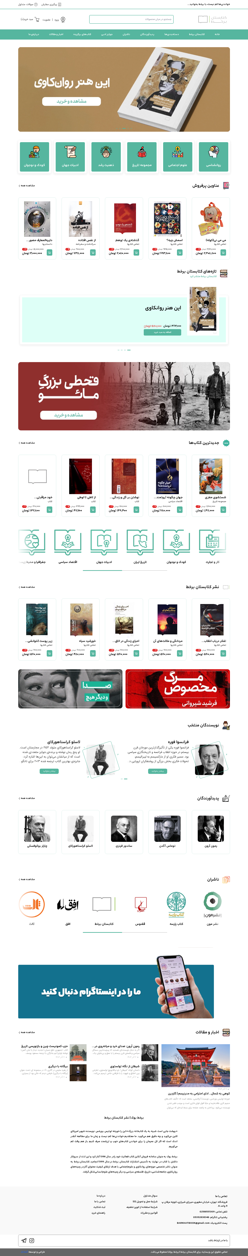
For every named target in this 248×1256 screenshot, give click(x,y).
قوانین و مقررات (149, 1213)
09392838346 (201, 1217)
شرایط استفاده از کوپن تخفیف (142, 1207)
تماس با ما (99, 1202)
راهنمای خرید (98, 1213)
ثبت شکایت (99, 1207)
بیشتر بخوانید (157, 771)
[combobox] (131, 19)
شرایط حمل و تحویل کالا (145, 1202)
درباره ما (101, 1196)
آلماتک (24, 1252)
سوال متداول (150, 1196)
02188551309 (207, 1212)
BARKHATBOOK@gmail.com (193, 1223)
